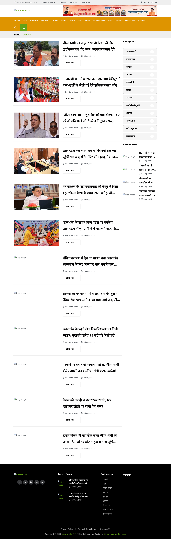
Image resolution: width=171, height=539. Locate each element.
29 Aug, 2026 (89, 56)
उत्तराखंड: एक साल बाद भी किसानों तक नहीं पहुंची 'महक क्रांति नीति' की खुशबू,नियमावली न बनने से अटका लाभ (90, 154)
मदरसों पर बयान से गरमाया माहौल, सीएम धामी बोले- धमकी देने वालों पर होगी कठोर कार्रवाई (91, 368)
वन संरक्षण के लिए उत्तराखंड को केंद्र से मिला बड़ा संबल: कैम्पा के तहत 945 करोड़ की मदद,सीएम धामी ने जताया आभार (90, 190)
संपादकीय (141, 20)
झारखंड (17, 20)
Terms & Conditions (68, 2)
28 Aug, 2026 (89, 307)
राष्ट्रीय (55, 20)
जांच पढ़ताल (130, 20)
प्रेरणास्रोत (118, 20)
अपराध (63, 20)
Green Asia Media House (115, 534)
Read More (70, 63)
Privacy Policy (48, 2)
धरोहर (110, 20)
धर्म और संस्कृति (99, 20)
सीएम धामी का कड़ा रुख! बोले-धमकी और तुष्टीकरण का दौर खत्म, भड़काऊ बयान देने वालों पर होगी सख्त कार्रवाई (89, 47)
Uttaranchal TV (69, 534)
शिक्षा (80, 20)
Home (17, 34)
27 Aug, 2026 (89, 448)
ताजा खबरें (34, 20)
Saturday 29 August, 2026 (27, 2)
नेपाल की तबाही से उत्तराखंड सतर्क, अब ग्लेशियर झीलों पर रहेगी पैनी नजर (87, 403)
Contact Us (86, 2)
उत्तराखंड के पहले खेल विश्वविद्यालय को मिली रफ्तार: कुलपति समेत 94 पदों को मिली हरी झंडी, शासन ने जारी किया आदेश (90, 333)
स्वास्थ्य (87, 20)
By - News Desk (71, 56)
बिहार (25, 20)
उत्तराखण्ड (45, 20)
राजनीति (72, 20)
